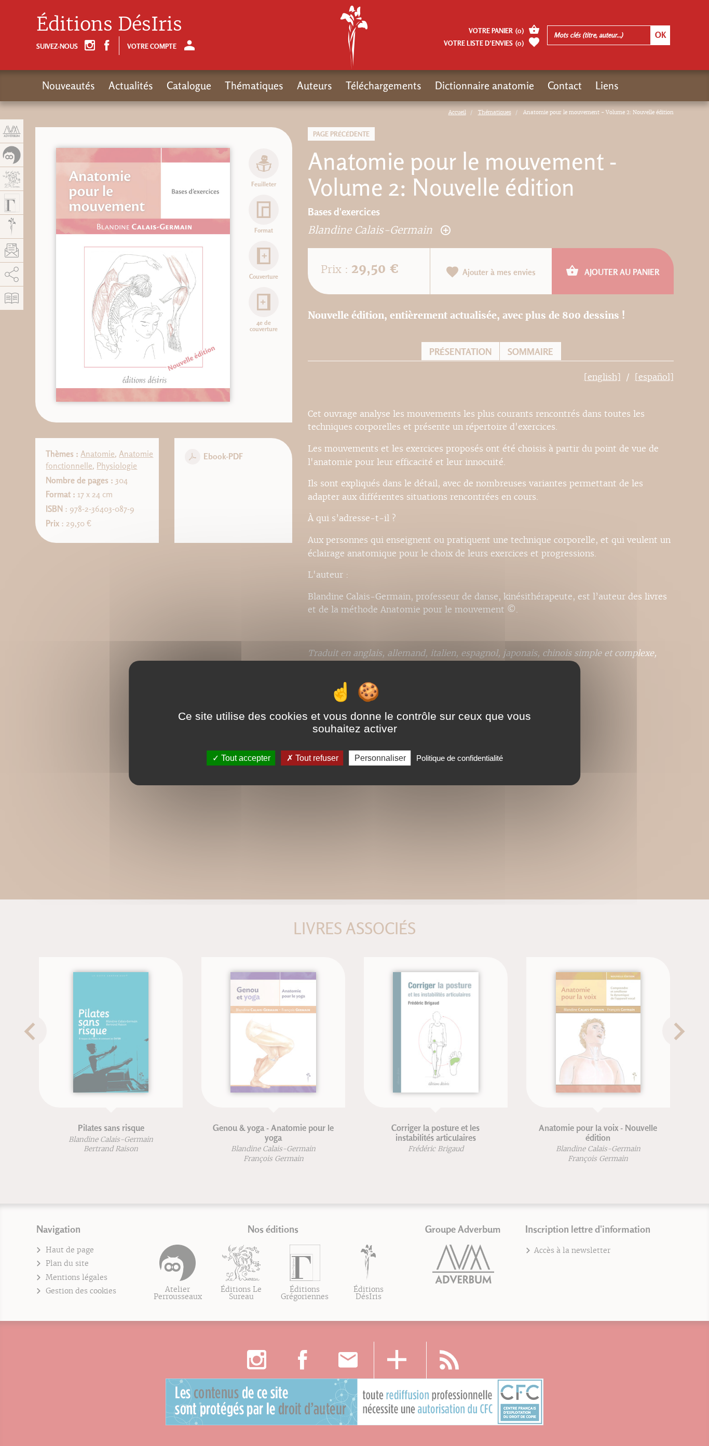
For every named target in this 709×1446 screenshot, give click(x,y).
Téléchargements (383, 85)
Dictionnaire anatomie (484, 85)
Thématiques (254, 85)
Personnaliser (380, 758)
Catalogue (189, 85)
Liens (607, 85)
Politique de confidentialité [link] (459, 758)
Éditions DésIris (109, 24)
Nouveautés (68, 85)
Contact (565, 85)
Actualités (130, 85)
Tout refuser (315, 758)
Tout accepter (244, 758)
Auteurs (314, 85)
